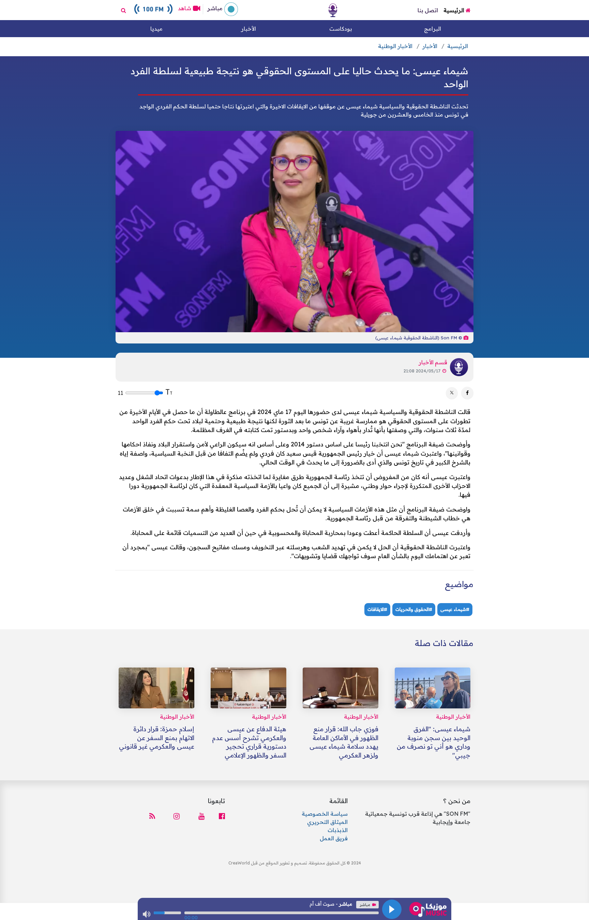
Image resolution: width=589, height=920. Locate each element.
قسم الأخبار (433, 362)
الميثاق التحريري (327, 821)
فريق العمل (334, 838)
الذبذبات (338, 830)
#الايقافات (377, 609)
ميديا (156, 28)
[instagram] (176, 816)
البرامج (432, 28)
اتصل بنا (428, 10)
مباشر (214, 8)
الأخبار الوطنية (395, 46)
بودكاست (340, 28)
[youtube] (199, 816)
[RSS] (154, 816)
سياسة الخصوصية (325, 813)
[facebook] (220, 816)
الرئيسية (454, 10)
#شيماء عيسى (454, 609)
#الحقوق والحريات (413, 609)
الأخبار (248, 28)
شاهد (184, 8)
